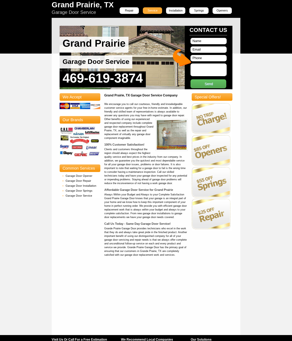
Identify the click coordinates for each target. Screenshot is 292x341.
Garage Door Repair (78, 180)
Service (153, 10)
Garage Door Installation (81, 185)
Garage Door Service (79, 195)
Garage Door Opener (79, 175)
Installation (176, 10)
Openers (222, 10)
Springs (199, 10)
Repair (129, 10)
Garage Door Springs (79, 190)
